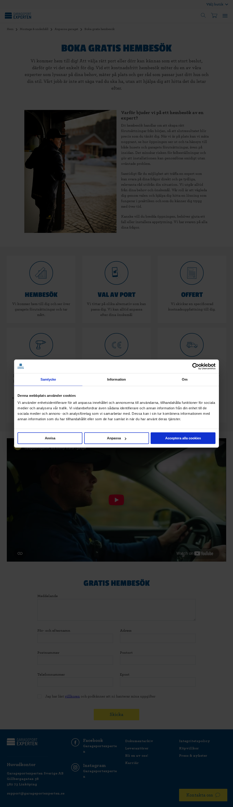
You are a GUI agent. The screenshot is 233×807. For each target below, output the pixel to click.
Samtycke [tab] (48, 379)
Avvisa (50, 438)
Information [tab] (116, 379)
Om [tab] (184, 379)
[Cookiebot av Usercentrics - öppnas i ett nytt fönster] (195, 366)
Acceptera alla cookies (183, 438)
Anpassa (114, 438)
